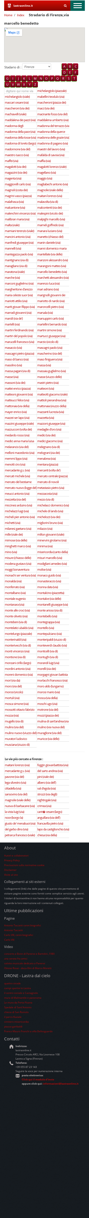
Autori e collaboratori (16, 855)
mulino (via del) (14, 727)
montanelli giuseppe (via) (52, 604)
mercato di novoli (48, 482)
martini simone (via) (49, 330)
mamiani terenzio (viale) (19, 231)
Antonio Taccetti (13, 930)
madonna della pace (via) (20, 131)
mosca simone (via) (16, 704)
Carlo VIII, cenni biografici (18, 935)
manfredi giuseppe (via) (19, 242)
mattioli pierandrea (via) (51, 400)
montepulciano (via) (49, 634)
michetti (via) (12, 523)
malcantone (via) (15, 207)
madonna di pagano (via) (52, 143)
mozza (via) (11, 715)
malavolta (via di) (47, 202)
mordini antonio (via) (17, 669)
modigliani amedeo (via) (52, 563)
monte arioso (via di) (49, 610)
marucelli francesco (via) (19, 342)
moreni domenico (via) (18, 674)
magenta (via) (13, 178)
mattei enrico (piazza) (17, 388)
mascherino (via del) (49, 353)
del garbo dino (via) (16, 829)
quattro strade (12, 983)
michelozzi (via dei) (48, 517)
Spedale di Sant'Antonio (17, 1007)
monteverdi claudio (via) (52, 645)
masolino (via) (13, 365)
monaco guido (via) (49, 575)
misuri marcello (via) (49, 558)
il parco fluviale (13, 1017)
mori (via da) (12, 680)
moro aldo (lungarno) (50, 686)
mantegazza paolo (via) (19, 254)
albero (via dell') (46, 782)
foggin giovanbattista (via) (52, 765)
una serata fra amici (15, 958)
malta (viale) (12, 225)
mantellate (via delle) (49, 254)
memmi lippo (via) (16, 458)
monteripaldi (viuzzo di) (51, 639)
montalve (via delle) (49, 598)
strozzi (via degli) (47, 794)
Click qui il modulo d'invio (38, 1079)
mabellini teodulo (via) (50, 96)
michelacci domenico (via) (53, 505)
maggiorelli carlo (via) (17, 184)
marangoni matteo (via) (51, 266)
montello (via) (45, 628)
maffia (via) (44, 161)
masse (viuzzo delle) (49, 377)
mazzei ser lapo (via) (17, 418)
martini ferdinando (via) (19, 330)
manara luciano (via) (49, 231)
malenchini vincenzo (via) (20, 213)
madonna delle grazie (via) (53, 137)
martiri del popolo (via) (18, 336)
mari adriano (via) (48, 289)
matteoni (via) (45, 388)
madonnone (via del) (17, 149)
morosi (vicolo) (14, 692)
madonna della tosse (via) (20, 137)
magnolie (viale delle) (50, 190)
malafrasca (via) (14, 202)
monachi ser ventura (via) (20, 575)
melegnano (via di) (48, 447)
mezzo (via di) (45, 499)
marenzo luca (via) (48, 283)
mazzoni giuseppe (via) (51, 423)
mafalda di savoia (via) (50, 155)
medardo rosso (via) (17, 435)
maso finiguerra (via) (49, 359)
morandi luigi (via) (48, 663)
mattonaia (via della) (17, 406)
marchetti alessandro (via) (53, 277)
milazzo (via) (44, 528)
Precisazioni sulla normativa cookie (24, 865)
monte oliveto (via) (16, 616)
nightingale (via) (46, 800)
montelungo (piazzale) (18, 634)
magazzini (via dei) (16, 172)
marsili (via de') (14, 318)
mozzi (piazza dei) (48, 715)
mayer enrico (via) (15, 412)
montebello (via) (47, 616)
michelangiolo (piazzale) (51, 91)
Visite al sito (11, 874)
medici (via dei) (46, 435)
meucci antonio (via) (17, 493)
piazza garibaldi (13, 1026)
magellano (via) (46, 172)
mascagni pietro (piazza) (19, 353)
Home (8, 15)
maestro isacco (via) (17, 155)
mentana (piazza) (47, 464)
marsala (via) (45, 312)
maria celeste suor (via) (18, 295)
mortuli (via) (12, 698)
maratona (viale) (14, 272)
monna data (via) (47, 587)
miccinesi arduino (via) (18, 505)
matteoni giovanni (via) (18, 394)
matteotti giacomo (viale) (52, 394)
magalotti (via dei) (15, 166)
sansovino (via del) (16, 794)
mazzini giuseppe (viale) (19, 423)
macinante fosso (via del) (52, 114)
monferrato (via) (14, 587)
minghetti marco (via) (18, 546)
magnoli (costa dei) (16, 190)
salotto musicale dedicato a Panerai (24, 963)
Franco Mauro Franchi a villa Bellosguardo (28, 1031)
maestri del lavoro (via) (51, 149)
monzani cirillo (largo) (18, 663)
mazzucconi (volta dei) (18, 429)
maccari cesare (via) (16, 102)
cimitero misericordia (16, 1021)
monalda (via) (13, 581)
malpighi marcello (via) (51, 219)
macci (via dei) (45, 108)
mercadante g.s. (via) (17, 470)
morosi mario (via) (48, 692)
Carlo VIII (9, 940)
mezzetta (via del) (15, 499)
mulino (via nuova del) (50, 727)
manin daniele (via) (48, 242)
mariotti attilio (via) (16, 301)
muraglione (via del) (49, 733)
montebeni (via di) (16, 622)
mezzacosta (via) (47, 493)
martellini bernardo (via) (51, 324)
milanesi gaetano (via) (18, 528)
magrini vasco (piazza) (18, 196)
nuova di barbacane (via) (20, 806)
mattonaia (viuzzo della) (51, 406)
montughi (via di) (47, 657)
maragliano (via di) (16, 266)
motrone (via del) (47, 709)
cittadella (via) (13, 788)
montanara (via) (14, 604)
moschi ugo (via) (47, 704)
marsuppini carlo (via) (50, 318)
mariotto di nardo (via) (50, 301)
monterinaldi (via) (15, 639)
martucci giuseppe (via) (51, 336)
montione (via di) (15, 657)
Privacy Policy (12, 860)
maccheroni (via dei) (17, 108)
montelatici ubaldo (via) (19, 628)
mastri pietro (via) (47, 382)
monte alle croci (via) (17, 610)
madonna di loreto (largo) (20, 143)
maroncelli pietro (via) (50, 307)
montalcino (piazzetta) (50, 593)
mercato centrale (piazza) (52, 476)
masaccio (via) (13, 347)
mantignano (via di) (16, 260)
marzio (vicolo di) (47, 342)
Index (20, 15)
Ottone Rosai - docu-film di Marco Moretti (28, 968)
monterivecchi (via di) (18, 645)
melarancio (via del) (16, 447)
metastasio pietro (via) (50, 488)
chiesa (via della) (47, 835)
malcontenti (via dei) (49, 207)
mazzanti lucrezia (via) (50, 412)
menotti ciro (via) (15, 464)
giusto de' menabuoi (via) (20, 823)
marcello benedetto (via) (52, 272)
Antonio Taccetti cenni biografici (22, 925)
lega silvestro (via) (15, 782)
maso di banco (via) (16, 359)
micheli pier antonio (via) (20, 517)
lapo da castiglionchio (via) (53, 829)
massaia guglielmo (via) (51, 371)
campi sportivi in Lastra (17, 988)
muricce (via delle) (48, 739)
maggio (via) (44, 178)
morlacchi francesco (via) (52, 680)
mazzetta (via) (45, 418)
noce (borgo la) (14, 817)
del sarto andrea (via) (50, 771)
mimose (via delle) (16, 540)
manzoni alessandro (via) (52, 260)
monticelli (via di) (47, 651)
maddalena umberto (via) (52, 120)
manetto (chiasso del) (50, 237)
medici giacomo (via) (49, 441)
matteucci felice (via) (17, 400)
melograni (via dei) (48, 453)
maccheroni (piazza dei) (51, 102)
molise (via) (44, 569)
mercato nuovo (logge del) (21, 488)
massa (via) (44, 365)
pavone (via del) (14, 777)
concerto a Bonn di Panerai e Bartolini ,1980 (29, 954)
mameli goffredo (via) (50, 225)
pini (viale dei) (45, 777)
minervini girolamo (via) (51, 540)
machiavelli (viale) (15, 114)
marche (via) (12, 277)
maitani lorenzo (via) (49, 196)
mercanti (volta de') (48, 470)
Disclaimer (10, 870)
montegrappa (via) (48, 622)
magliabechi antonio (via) (52, 184)
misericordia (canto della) (52, 552)
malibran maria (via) (17, 219)
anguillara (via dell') (48, 817)
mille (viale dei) (14, 534)
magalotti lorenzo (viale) (51, 166)
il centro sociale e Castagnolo (21, 993)
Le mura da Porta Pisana (18, 1002)
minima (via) (44, 546)
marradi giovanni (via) (18, 312)
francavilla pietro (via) (50, 823)
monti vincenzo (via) (17, 651)
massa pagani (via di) (17, 371)
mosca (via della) (47, 698)
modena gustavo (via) (18, 563)
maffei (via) (11, 161)
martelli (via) (12, 324)
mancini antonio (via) (17, 237)
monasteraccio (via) (49, 581)
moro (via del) (13, 686)
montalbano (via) (15, 593)
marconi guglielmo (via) (19, 283)
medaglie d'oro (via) (49, 429)
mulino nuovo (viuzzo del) (20, 733)
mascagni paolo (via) (49, 347)
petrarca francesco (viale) (20, 835)
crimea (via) (44, 806)
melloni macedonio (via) (19, 453)
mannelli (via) (13, 248)
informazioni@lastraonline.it (60, 1083)
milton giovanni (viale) (50, 534)
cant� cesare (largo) (49, 812)
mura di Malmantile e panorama (22, 998)
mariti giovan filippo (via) (20, 307)
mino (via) (11, 552)
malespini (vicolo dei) (50, 213)
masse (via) (11, 377)
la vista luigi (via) (14, 812)
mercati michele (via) (17, 476)
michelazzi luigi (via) (17, 511)
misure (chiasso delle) (18, 558)
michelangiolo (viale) (17, 96)
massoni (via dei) (15, 382)
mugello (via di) (14, 721)
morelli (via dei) (46, 669)
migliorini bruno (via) (50, 523)
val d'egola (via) (46, 788)
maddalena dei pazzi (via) (20, 120)
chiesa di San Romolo (16, 1012)
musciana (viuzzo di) (17, 744)
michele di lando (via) (50, 511)
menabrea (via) (46, 458)
